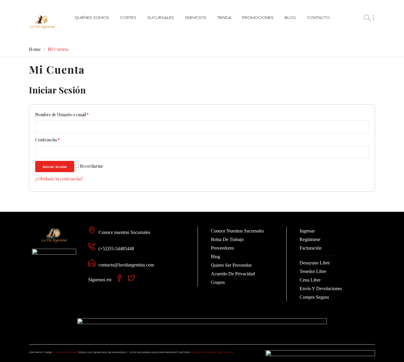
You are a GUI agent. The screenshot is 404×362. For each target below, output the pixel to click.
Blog (290, 17)
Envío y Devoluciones (321, 288)
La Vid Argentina (64, 352)
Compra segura (314, 297)
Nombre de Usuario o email (62, 114)
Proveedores (222, 248)
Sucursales (160, 17)
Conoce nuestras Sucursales (124, 232)
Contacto (318, 17)
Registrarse (310, 239)
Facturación (310, 248)
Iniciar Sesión (55, 166)
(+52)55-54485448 (116, 248)
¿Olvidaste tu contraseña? (59, 179)
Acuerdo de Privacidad (233, 273)
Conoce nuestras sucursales (237, 230)
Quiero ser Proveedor (231, 265)
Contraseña (47, 140)
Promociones (258, 17)
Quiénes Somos (92, 17)
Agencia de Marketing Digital (212, 352)
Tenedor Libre (313, 271)
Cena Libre (310, 279)
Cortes (128, 17)
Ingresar (307, 230)
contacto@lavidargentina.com (126, 264)
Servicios (195, 17)
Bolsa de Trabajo (227, 239)
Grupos (218, 282)
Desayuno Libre (315, 262)
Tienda (224, 17)
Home (35, 49)
